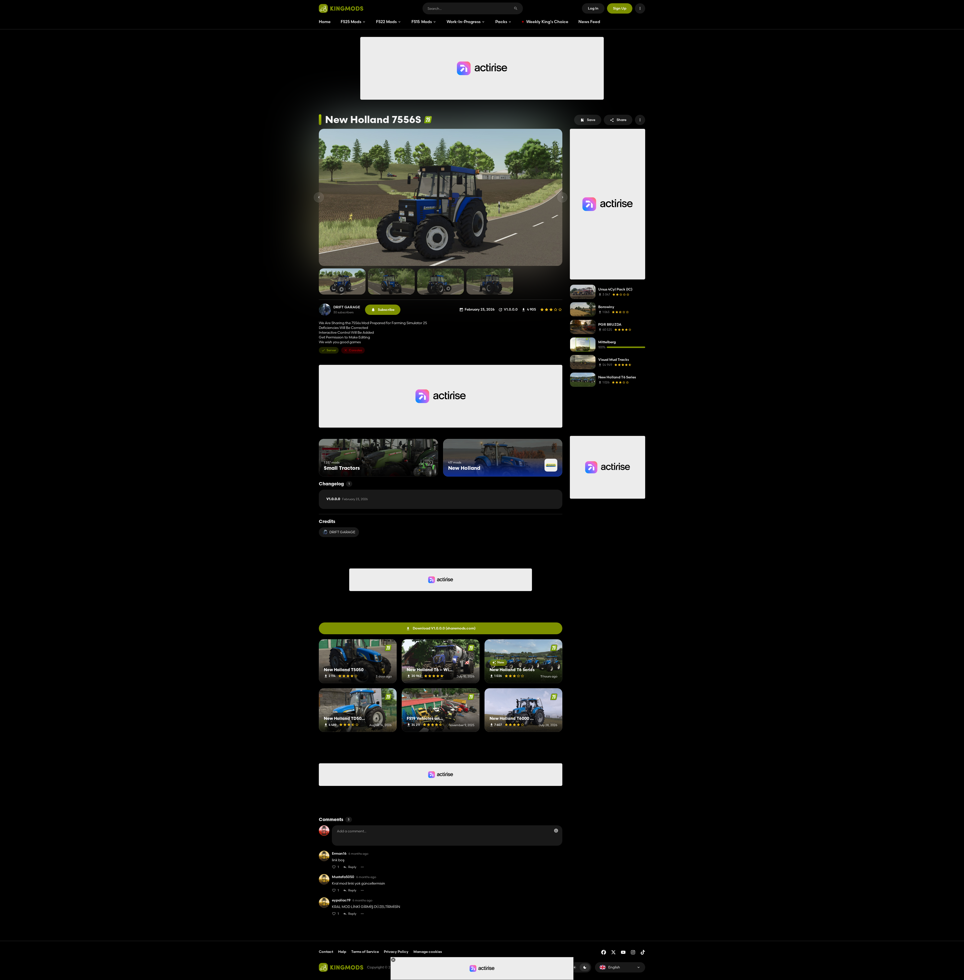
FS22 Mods (386, 21)
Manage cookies (427, 952)
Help (342, 951)
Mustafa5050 (343, 877)
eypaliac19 (341, 900)
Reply (352, 867)
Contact (326, 951)
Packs (501, 21)
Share (621, 120)
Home (325, 21)
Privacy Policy (396, 951)
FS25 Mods (351, 21)
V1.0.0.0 (347, 499)
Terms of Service (365, 951)
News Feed (589, 21)
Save (591, 120)
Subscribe (386, 309)
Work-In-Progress (463, 21)
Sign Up (619, 8)
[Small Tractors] (425, 467)
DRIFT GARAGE (346, 307)
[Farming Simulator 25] (428, 120)
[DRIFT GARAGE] (325, 310)
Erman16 (339, 853)
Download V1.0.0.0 (444, 628)
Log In (593, 8)
